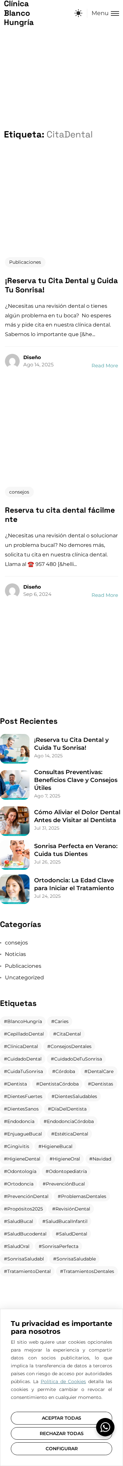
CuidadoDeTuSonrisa (78, 1059)
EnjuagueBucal (24, 1134)
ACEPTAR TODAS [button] (61, 1418)
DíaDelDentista (69, 1109)
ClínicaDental (22, 1046)
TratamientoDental (29, 1271)
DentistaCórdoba (59, 1084)
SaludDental (73, 1234)
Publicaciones (25, 262)
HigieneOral (66, 1159)
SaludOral (18, 1246)
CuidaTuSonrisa (25, 1071)
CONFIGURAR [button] (62, 1448)
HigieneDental (23, 1159)
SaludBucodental (27, 1234)
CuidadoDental (24, 1059)
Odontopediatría (68, 1171)
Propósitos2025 (25, 1209)
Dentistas (102, 1084)
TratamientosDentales (88, 1271)
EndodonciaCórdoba (70, 1121)
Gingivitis (18, 1146)
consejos (19, 492)
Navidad (101, 1159)
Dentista (17, 1084)
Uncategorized (24, 977)
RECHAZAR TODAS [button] (62, 1433)
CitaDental (68, 1034)
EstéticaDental (71, 1134)
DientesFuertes (24, 1096)
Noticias (15, 954)
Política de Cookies (63, 1381)
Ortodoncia (20, 1184)
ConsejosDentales (71, 1046)
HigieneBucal (57, 1146)
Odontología (21, 1171)
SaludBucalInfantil (67, 1221)
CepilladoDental (25, 1034)
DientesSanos (23, 1109)
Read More (105, 365)
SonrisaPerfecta (60, 1246)
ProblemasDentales (83, 1196)
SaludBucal (20, 1221)
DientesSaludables (76, 1096)
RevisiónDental (72, 1209)
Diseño (32, 357)
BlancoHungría (24, 1021)
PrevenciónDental (28, 1196)
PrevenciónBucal (65, 1184)
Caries (61, 1021)
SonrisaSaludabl (25, 1259)
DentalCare (100, 1071)
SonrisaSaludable (76, 1259)
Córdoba (65, 1071)
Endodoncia (20, 1121)
